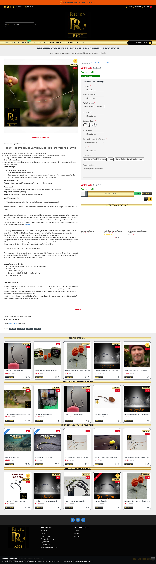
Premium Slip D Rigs (101, 501)
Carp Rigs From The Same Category (77, 381)
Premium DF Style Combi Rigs (14, 370)
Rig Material (87, 130)
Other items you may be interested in (77, 425)
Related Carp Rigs (77, 338)
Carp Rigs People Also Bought (77, 468)
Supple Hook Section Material (94, 139)
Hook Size (87, 112)
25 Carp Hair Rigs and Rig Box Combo (139, 232)
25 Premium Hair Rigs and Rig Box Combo (137, 457)
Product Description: (40, 137)
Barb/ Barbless (88, 103)
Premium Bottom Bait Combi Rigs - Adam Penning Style (18, 414)
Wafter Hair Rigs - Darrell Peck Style (46, 370)
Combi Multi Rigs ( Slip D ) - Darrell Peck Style (137, 370)
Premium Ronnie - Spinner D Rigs (75, 501)
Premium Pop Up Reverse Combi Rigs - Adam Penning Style (107, 370)
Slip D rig (29, 328)
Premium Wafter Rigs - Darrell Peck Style (77, 370)
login (10, 323)
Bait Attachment (89, 121)
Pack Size (86, 86)
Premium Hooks (89, 94)
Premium (37, 328)
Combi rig (27, 224)
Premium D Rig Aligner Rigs (43, 414)
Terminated (87, 155)
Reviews (78, 310)
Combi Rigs (21, 328)
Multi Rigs (12, 328)
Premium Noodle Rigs (101, 414)
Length (85, 147)
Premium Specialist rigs (61, 53)
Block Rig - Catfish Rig (89, 231)
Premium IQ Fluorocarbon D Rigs (15, 501)
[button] (115, 237)
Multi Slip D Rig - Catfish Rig (115, 231)
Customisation (88, 165)
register (16, 323)
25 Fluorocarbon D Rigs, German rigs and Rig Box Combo (107, 457)
